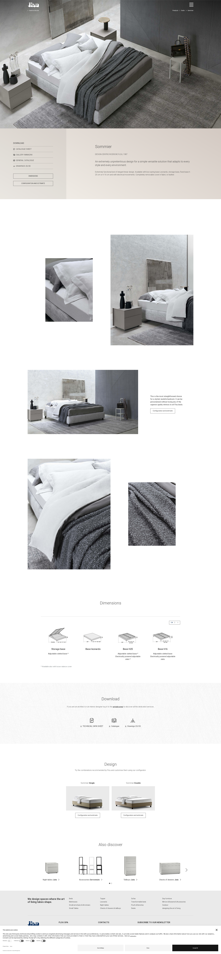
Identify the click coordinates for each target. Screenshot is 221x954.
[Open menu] (191, 4)
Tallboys (129, 880)
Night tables (50, 880)
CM (172, 622)
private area (118, 707)
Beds (183, 10)
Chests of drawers (168, 880)
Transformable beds (138, 902)
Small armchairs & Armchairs (79, 905)
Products (175, 10)
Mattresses (73, 902)
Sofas (133, 898)
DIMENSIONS (33, 176)
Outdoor (165, 905)
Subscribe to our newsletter (153, 922)
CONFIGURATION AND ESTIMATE (33, 183)
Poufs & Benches (137, 905)
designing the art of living (171, 908)
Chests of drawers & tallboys (110, 908)
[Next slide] (186, 870)
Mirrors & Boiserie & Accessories (174, 902)
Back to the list (34, 10)
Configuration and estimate (163, 411)
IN (178, 622)
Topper (102, 898)
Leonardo (103, 902)
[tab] (109, 883)
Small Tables (73, 908)
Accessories (89, 880)
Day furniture (167, 898)
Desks (133, 908)
